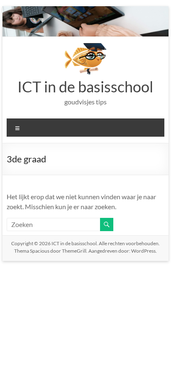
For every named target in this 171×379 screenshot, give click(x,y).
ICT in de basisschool (85, 86)
